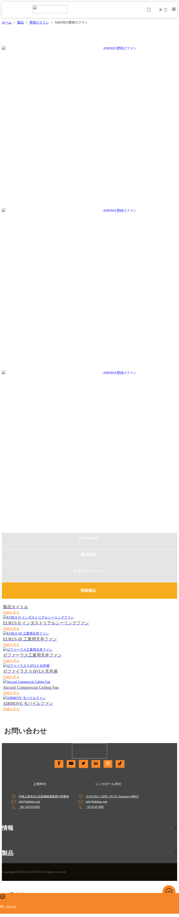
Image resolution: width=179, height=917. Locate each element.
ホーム (7, 22)
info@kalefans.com (29, 801)
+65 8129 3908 (94, 807)
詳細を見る (11, 612)
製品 (20, 22)
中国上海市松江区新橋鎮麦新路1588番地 (44, 796)
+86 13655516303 (29, 807)
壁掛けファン (39, 22)
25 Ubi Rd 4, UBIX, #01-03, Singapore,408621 (112, 796)
